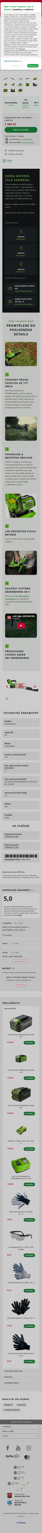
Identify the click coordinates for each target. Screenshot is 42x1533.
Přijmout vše (32, 66)
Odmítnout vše (16, 66)
